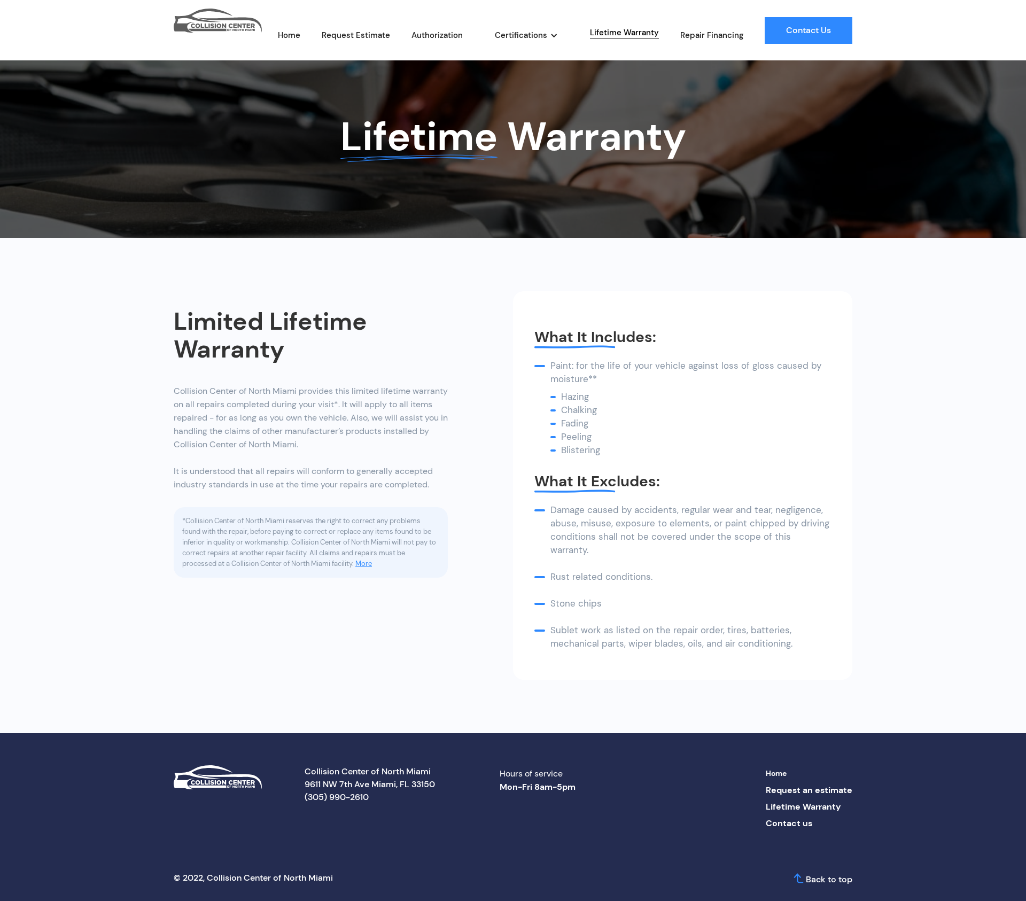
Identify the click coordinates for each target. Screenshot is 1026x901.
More (363, 563)
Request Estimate (356, 35)
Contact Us (808, 30)
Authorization (437, 35)
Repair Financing (711, 35)
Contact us (789, 823)
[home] (218, 21)
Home (289, 35)
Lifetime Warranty (624, 32)
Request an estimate (809, 790)
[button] (526, 35)
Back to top (829, 879)
